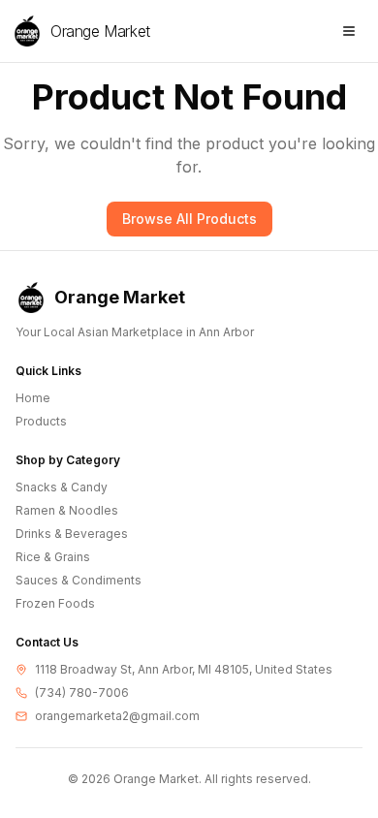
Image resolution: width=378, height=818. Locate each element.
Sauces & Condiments (79, 580)
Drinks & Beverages (72, 533)
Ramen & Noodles (67, 510)
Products (41, 421)
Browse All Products (189, 218)
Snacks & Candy (62, 487)
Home (33, 398)
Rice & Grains (53, 557)
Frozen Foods (55, 603)
